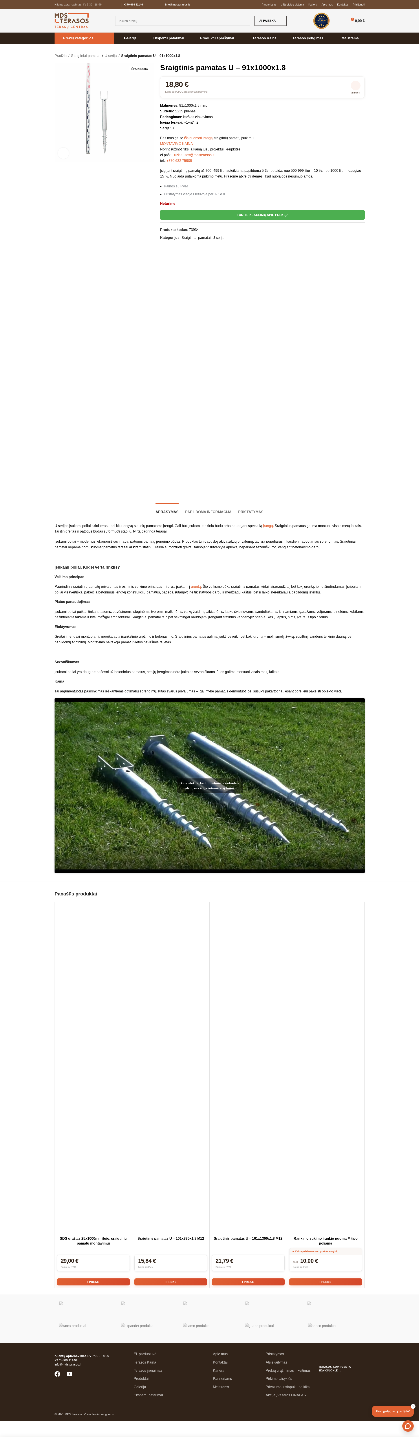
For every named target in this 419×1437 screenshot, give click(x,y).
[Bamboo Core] (334, 1308)
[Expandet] (148, 1330)
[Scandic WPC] (148, 1308)
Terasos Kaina (145, 1362)
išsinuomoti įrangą (198, 138)
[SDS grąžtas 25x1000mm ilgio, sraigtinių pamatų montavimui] (93, 1069)
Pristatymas (275, 1354)
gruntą (196, 586)
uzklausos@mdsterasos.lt (194, 155)
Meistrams (221, 1387)
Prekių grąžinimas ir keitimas (288, 1370)
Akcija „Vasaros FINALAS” (286, 1395)
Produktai (141, 1378)
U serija (111, 56)
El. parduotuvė (145, 1354)
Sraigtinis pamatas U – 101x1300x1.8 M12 (248, 1238)
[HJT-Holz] (210, 1308)
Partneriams (222, 1378)
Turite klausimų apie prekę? (262, 215)
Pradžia (61, 56)
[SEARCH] (245, 21)
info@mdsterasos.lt (177, 4)
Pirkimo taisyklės (279, 1378)
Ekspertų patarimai (148, 1395)
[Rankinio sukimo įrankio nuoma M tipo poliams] (325, 1069)
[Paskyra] (340, 20)
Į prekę (93, 1281)
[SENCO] (334, 1330)
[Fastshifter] (272, 1308)
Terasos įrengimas (148, 1370)
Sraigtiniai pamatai (85, 56)
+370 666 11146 (133, 4)
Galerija (140, 1387)
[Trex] (86, 1308)
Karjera (218, 1370)
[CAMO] (210, 1330)
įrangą (268, 526)
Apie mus (220, 1354)
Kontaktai (220, 1362)
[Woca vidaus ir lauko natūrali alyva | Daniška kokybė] (86, 1330)
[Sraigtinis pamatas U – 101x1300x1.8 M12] (248, 1069)
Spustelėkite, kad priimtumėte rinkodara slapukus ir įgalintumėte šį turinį (210, 785)
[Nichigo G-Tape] (272, 1330)
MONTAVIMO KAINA (176, 144)
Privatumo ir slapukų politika (288, 1387)
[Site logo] (72, 20)
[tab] (167, 509)
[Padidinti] (63, 153)
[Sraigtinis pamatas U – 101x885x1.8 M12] (170, 1069)
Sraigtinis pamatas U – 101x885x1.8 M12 (170, 1238)
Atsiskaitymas (276, 1362)
